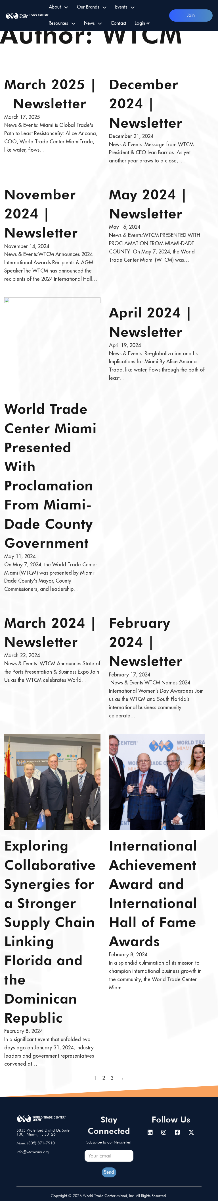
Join (191, 15)
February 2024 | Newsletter (146, 642)
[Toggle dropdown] (66, 7)
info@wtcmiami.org (32, 1152)
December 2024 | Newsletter (146, 103)
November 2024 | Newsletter (41, 213)
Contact (118, 23)
